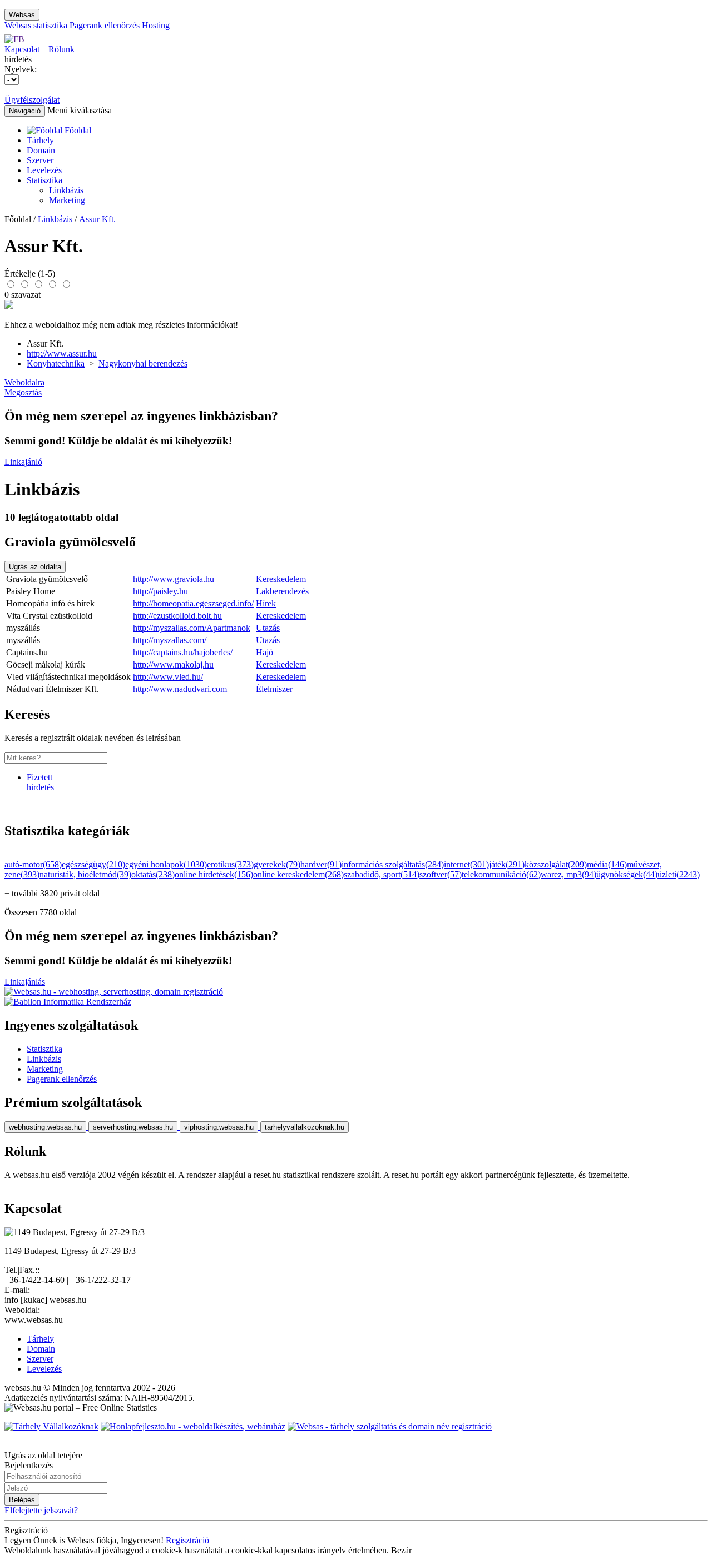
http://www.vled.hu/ (168, 676)
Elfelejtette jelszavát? (41, 1510)
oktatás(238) (153, 874)
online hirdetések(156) (214, 874)
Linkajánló (23, 462)
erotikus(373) (230, 864)
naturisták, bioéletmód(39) (85, 874)
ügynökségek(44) (626, 874)
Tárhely (40, 140)
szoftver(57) (440, 874)
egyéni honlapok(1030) (166, 864)
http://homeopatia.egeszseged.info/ (193, 603)
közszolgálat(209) (556, 864)
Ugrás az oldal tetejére (43, 1455)
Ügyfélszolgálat (32, 99)
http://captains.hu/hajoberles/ (183, 652)
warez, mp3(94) (568, 874)
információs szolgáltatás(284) (393, 864)
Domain (41, 150)
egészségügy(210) (93, 864)
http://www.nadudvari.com (180, 689)
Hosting (156, 25)
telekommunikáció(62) (501, 874)
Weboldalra (24, 382)
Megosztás (23, 392)
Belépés (22, 1500)
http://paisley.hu (160, 591)
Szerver (40, 160)
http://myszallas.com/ (169, 640)
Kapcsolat (21, 49)
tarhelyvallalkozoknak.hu (304, 1127)
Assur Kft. (97, 219)
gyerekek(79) (277, 864)
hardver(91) (321, 864)
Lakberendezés (282, 591)
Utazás (268, 628)
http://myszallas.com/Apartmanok (191, 628)
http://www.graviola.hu (173, 579)
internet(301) (466, 864)
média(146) (607, 864)
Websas (22, 15)
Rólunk (61, 49)
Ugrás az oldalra (35, 567)
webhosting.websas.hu (45, 1127)
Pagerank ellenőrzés (105, 25)
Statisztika (46, 180)
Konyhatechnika (56, 363)
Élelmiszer (274, 689)
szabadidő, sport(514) (381, 874)
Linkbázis (66, 190)
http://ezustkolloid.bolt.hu (177, 615)
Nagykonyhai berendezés (142, 363)
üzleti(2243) (678, 874)
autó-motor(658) (33, 864)
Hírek (266, 603)
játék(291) (507, 864)
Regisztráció (187, 1540)
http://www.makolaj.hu (173, 664)
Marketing (67, 200)
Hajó (264, 652)
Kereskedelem (281, 579)
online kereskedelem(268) (298, 874)
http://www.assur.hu (62, 353)
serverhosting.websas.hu (133, 1127)
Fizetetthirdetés (40, 782)
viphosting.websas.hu (219, 1127)
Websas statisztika (35, 25)
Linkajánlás (24, 981)
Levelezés (44, 170)
